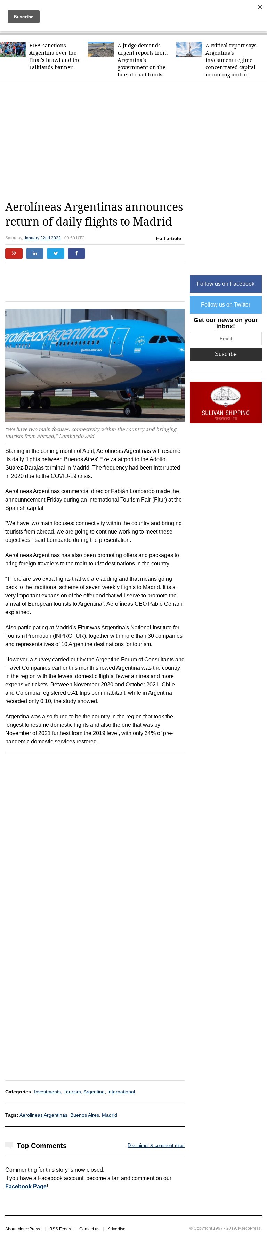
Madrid (109, 1115)
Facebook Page (26, 1186)
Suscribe (226, 354)
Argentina (94, 1091)
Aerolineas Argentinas (43, 1115)
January (31, 238)
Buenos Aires (84, 1115)
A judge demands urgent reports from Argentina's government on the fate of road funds (143, 60)
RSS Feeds (60, 1229)
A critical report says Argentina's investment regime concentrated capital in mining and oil (231, 60)
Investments (47, 1091)
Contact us (89, 1229)
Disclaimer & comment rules (156, 1145)
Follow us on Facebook (225, 284)
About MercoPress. (23, 1229)
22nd (45, 238)
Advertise (117, 1229)
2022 (56, 238)
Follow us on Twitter (225, 305)
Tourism (72, 1091)
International (121, 1091)
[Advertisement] (136, 141)
